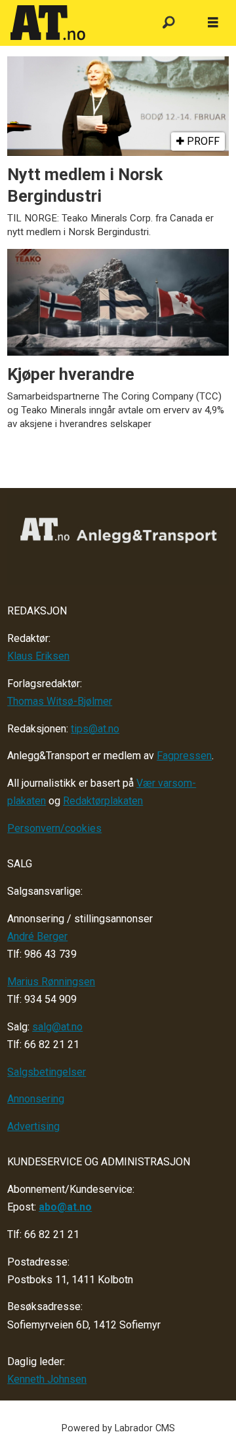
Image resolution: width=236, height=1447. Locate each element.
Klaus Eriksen (38, 656)
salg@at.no (57, 1027)
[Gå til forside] (73, 23)
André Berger (37, 936)
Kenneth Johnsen (47, 1379)
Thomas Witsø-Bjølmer (59, 701)
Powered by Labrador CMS (118, 1428)
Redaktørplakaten (103, 801)
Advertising (33, 1126)
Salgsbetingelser (46, 1072)
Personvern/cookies (54, 828)
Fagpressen (184, 755)
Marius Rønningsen (51, 981)
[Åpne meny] (213, 23)
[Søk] (169, 23)
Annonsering (35, 1099)
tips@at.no (95, 729)
